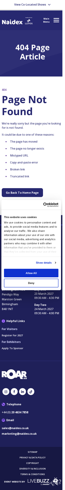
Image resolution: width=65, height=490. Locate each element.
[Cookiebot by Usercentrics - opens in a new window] (44, 205)
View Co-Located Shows (30, 4)
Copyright (32, 463)
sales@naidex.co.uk (15, 428)
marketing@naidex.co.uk (19, 434)
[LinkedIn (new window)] (22, 391)
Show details (44, 262)
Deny (31, 283)
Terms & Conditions (32, 474)
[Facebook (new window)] (14, 391)
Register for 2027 (12, 335)
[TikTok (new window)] (30, 391)
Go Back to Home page (22, 193)
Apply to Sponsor (12, 348)
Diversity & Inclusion (32, 468)
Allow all (31, 273)
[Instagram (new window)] (5, 391)
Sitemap (32, 452)
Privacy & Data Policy (33, 457)
